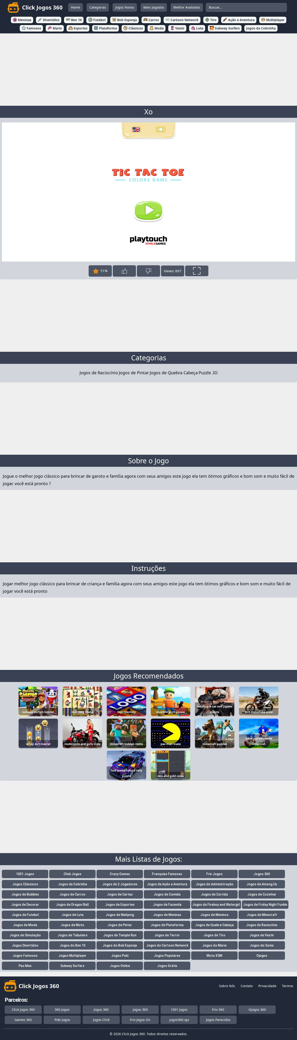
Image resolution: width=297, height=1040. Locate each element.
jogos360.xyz (179, 1020)
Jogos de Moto (72, 925)
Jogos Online (120, 966)
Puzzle (205, 372)
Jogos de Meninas (167, 915)
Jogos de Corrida (214, 894)
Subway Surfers (72, 966)
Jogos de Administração (214, 884)
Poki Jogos (62, 1020)
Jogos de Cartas (120, 894)
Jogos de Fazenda (167, 904)
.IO (215, 372)
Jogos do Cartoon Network (167, 945)
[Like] (124, 271)
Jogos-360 (140, 1009)
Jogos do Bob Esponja (120, 945)
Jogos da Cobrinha (72, 884)
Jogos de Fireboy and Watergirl (216, 904)
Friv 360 (218, 1009)
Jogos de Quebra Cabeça (174, 372)
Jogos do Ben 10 (72, 945)
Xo (148, 111)
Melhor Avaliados (186, 7)
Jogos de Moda (25, 925)
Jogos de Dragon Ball (72, 904)
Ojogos (261, 955)
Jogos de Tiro (214, 935)
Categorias (97, 7)
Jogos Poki (119, 955)
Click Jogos (72, 874)
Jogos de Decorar (25, 904)
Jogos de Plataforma (167, 925)
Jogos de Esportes (120, 904)
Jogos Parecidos (218, 1020)
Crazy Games (120, 874)
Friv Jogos (214, 874)
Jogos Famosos (25, 955)
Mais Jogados (153, 7)
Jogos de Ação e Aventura (167, 884)
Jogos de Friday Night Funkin (265, 904)
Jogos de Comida (167, 894)
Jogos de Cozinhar (261, 894)
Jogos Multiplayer (72, 955)
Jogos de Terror (167, 935)
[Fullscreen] (196, 271)
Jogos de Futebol (25, 915)
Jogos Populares (167, 955)
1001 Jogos (25, 874)
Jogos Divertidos (25, 945)
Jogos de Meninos (214, 915)
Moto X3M (214, 955)
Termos (287, 986)
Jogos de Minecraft (262, 915)
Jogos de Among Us (261, 884)
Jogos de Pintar (134, 372)
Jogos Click (101, 1020)
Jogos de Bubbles (25, 894)
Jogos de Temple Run (119, 935)
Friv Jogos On (140, 1020)
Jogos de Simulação (25, 935)
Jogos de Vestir (261, 935)
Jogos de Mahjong (120, 915)
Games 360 (23, 1020)
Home (75, 7)
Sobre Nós (227, 986)
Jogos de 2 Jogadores (119, 884)
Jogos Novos (124, 7)
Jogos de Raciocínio (99, 372)
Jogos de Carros (72, 894)
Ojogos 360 (257, 1009)
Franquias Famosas (167, 874)
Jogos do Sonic (262, 945)
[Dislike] (148, 271)
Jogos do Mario (214, 945)
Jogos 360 (262, 874)
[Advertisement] (148, 68)
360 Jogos (62, 1009)
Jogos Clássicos (25, 884)
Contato (247, 986)
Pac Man (25, 966)
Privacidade (267, 986)
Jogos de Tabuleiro (72, 935)
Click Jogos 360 (23, 1009)
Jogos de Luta (72, 915)
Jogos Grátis (167, 966)
